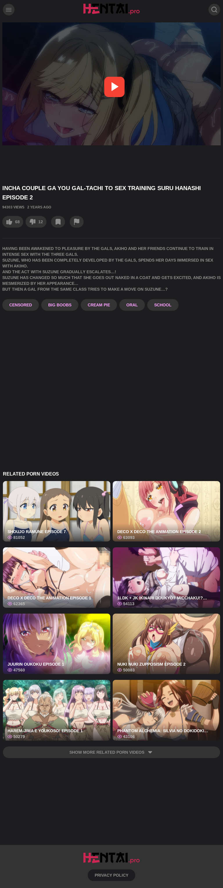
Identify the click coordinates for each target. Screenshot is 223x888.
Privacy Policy (111, 875)
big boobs (59, 305)
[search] (214, 9)
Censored (20, 305)
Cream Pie (99, 305)
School (163, 305)
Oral (132, 305)
